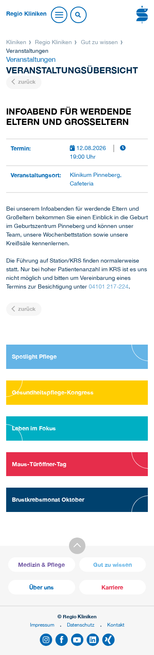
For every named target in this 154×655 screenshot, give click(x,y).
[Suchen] (78, 15)
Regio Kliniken (53, 42)
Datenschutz (80, 625)
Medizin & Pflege (41, 564)
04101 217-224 (109, 286)
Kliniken (17, 42)
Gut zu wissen (99, 42)
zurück (25, 82)
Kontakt (115, 625)
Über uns (41, 587)
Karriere (112, 587)
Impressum (42, 625)
